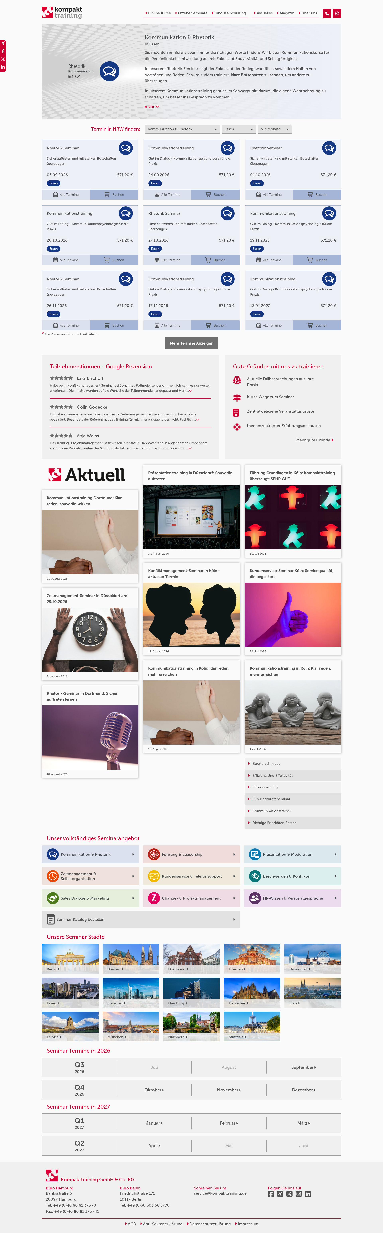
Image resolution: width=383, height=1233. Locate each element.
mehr (150, 106)
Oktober (152, 1090)
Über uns (309, 13)
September (302, 1067)
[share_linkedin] (3, 68)
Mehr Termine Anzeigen (191, 343)
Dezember (302, 1090)
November (227, 1090)
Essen (53, 183)
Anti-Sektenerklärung (162, 1223)
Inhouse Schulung (230, 13)
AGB (131, 1223)
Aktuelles (265, 13)
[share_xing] (3, 44)
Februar (227, 1123)
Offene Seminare (193, 13)
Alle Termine (69, 195)
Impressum (247, 1223)
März (302, 1123)
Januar (153, 1123)
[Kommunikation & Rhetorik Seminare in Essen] (327, 13)
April (153, 1145)
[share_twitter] (3, 60)
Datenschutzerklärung (210, 1223)
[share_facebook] (3, 52)
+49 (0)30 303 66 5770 (148, 1205)
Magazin (287, 13)
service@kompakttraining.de (220, 1193)
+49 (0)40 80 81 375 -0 (74, 1205)
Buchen (118, 195)
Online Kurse (159, 13)
